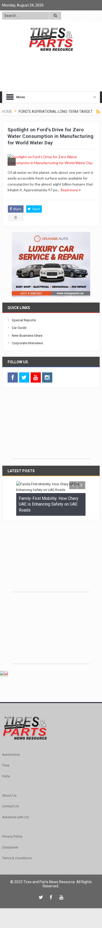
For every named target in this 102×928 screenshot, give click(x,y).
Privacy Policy (12, 836)
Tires (5, 765)
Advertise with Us (15, 817)
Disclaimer (10, 847)
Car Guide (19, 328)
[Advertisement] (51, 426)
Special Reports (24, 320)
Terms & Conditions (17, 858)
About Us (9, 795)
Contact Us (10, 806)
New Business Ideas (27, 335)
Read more (69, 190)
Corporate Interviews (27, 343)
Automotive (11, 755)
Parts (6, 776)
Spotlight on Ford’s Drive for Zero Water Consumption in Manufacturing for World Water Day (50, 136)
